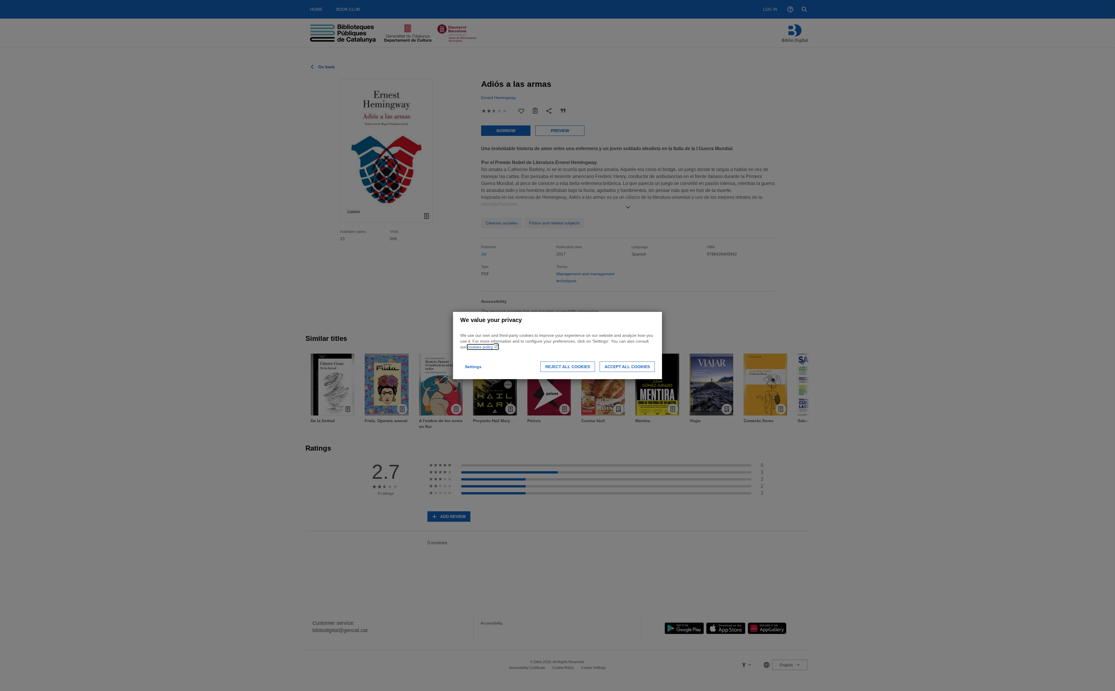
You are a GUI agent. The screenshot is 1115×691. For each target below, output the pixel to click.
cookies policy (480, 347)
